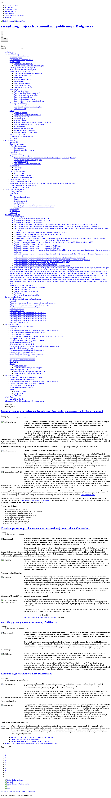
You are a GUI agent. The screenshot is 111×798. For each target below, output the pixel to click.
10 (6, 772)
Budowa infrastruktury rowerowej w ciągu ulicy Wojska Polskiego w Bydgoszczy (42, 262)
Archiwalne (18, 293)
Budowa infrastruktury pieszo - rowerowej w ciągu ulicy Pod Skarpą (37, 246)
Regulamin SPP (15, 211)
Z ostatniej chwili (11, 9)
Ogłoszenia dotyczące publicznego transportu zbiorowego (29, 305)
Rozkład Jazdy (15, 62)
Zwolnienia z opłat (20, 201)
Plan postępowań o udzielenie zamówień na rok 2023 (28, 315)
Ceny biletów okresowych (23, 75)
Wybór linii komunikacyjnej (23, 64)
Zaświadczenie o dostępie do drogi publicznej (29, 371)
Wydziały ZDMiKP (20, 391)
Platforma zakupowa (17, 309)
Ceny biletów (9, 13)
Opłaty (12, 195)
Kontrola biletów (19, 126)
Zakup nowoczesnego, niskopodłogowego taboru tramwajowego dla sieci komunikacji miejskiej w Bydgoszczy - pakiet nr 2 (56, 226)
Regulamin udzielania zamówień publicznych (25, 299)
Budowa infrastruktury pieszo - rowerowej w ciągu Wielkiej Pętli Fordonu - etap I (42, 266)
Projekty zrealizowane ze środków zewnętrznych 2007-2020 (30, 219)
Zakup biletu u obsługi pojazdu (24, 99)
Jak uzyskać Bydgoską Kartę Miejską (22, 326)
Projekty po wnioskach (22, 289)
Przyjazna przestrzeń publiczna (20, 181)
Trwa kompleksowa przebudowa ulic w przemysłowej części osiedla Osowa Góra (45, 528)
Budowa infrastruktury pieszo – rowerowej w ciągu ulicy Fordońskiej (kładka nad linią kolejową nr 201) (49, 258)
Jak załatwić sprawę (12, 324)
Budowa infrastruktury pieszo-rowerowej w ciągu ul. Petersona (35, 264)
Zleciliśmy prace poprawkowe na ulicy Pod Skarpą (29, 622)
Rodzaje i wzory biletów (22, 79)
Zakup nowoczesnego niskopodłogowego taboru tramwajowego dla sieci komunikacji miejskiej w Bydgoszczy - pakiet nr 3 (56, 224)
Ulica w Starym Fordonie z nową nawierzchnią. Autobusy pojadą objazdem (31, 743)
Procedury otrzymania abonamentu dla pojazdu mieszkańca (34, 207)
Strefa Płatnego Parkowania (14, 189)
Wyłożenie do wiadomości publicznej (22, 285)
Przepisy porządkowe (21, 117)
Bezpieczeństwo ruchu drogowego (21, 156)
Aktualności (9, 52)
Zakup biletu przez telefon (23, 97)
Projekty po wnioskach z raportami (26, 291)
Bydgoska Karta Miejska (18, 103)
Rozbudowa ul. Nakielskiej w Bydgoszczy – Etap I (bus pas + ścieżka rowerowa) (42, 240)
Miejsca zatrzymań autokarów (24, 177)
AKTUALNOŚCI (11, 5)
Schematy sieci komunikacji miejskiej (22, 68)
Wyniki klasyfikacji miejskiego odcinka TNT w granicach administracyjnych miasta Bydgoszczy (43, 183)
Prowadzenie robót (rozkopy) (20, 334)
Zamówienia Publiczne (13, 297)
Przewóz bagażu (19, 119)
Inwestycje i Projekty (12, 215)
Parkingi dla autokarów (17, 171)
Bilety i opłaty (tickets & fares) (20, 71)
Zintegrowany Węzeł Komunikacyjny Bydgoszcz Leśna (24, 401)
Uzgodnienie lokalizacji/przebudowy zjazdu (29, 373)
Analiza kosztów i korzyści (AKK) (21, 60)
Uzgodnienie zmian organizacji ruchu (22, 360)
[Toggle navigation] (2, 2)
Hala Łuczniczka (19, 173)
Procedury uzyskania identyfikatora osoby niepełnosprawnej (34, 205)
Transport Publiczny (12, 54)
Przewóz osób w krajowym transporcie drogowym (27, 340)
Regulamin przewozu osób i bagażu (26, 132)
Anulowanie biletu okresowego (24, 130)
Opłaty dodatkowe (20, 203)
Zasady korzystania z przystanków (21, 342)
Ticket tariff (18, 77)
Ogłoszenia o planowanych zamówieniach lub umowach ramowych (33, 303)
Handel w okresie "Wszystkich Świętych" (28, 368)
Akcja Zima (9, 397)
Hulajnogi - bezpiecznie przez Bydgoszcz (28, 160)
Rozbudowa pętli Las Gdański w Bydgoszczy (29, 236)
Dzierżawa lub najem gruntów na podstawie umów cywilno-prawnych (34, 330)
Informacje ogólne (16, 58)
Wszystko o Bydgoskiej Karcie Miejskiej (28, 107)
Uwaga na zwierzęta (21, 162)
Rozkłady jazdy (10, 11)
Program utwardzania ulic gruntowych (23, 185)
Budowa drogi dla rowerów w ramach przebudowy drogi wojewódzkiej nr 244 (41, 232)
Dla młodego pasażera (17, 134)
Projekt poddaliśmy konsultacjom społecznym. (36, 500)
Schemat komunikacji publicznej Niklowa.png (40, 617)
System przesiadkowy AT (22, 83)
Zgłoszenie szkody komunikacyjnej (22, 344)
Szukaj (3, 46)
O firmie (12, 389)
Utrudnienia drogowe (17, 144)
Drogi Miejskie (10, 140)
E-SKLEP (13, 213)
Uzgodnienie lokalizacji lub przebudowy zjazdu (26, 377)
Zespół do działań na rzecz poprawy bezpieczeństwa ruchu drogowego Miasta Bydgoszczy (45, 158)
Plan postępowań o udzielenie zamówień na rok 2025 (28, 319)
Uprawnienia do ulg (21, 113)
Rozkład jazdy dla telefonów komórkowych (29, 66)
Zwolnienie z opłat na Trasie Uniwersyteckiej (29, 124)
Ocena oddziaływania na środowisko (26, 295)
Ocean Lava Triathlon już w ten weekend (25, 739)
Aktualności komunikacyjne (19, 56)
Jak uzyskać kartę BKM (22, 105)
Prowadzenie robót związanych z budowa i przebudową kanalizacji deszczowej (37, 336)
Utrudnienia (9, 7)
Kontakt (8, 17)
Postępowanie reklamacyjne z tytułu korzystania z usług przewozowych (34, 346)
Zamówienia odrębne (17, 311)
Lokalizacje (18, 168)
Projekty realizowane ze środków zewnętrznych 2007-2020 (30, 220)
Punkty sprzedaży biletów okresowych (27, 93)
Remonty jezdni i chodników (19, 187)
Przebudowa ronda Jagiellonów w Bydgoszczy (30, 244)
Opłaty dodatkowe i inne (22, 85)
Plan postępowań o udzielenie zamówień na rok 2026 (28, 320)
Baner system (14, 166)
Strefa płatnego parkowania (14, 15)
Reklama (13, 328)
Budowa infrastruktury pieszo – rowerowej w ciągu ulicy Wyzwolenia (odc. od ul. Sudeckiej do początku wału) (52, 260)
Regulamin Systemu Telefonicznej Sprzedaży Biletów (32, 122)
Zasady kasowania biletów (23, 87)
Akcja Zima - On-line (17, 399)
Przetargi (13, 301)
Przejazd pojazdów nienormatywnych (22, 352)
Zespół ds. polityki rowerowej (24, 150)
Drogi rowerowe (19, 148)
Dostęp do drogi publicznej (19, 370)
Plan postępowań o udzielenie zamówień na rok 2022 (28, 313)
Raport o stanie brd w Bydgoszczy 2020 (27, 164)
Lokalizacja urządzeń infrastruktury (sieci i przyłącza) (28, 332)
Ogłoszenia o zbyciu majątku (19, 322)
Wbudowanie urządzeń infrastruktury (22, 338)
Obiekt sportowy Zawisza (23, 175)
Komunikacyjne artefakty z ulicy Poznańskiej (26, 673)
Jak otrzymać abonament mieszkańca (22, 358)
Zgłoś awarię (18, 395)
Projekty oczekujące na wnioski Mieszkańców (30, 287)
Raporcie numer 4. (88, 495)
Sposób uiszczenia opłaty (22, 197)
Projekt (16, 169)
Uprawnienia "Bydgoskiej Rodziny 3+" (27, 115)
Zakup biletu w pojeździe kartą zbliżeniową (29, 101)
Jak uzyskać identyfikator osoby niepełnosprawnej (27, 354)
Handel (12, 364)
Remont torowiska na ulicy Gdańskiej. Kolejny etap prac (30, 741)
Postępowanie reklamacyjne (23, 128)
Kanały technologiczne (17, 217)
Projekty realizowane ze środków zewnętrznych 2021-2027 (30, 222)
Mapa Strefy (14, 193)
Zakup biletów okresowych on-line (26, 95)
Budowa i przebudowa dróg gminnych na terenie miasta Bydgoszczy (37, 234)
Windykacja (14, 362)
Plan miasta (13, 152)
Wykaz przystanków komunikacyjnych (23, 69)
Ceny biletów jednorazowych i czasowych (28, 73)
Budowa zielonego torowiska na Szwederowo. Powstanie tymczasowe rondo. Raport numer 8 (52, 411)
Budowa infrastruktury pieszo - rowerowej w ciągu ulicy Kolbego (36, 248)
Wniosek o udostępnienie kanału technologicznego (27, 350)
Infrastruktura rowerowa (18, 146)
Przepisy (12, 111)
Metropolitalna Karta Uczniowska (21, 136)
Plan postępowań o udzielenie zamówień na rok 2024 (28, 317)
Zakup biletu (14, 89)
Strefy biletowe (19, 81)
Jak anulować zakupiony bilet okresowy (23, 356)
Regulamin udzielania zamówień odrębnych (25, 307)
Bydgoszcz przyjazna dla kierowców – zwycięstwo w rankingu (32, 737)
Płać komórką (14, 209)
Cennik (16, 199)
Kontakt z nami (19, 393)
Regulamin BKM (20, 109)
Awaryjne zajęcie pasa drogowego (21, 348)
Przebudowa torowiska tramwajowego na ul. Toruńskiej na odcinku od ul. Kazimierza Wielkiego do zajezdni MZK (53, 242)
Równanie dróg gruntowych (19, 179)
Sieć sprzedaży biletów (22, 91)
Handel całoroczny (20, 366)
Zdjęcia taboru (14, 138)
